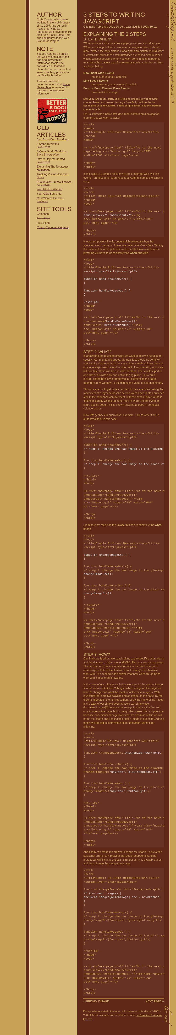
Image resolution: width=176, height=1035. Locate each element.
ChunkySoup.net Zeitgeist (52, 227)
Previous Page (97, 1001)
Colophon (43, 213)
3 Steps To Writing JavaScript (48, 145)
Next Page (153, 1001)
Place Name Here (59, 34)
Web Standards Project (53, 40)
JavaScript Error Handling (52, 139)
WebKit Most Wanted (49, 189)
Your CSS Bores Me (49, 193)
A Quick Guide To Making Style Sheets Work (52, 153)
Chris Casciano (46, 19)
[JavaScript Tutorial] (52, 122)
